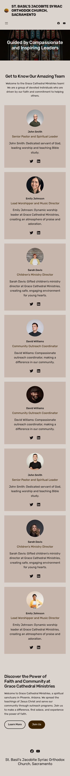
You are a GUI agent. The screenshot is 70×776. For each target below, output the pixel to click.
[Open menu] (6, 23)
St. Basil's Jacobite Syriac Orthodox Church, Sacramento (36, 10)
